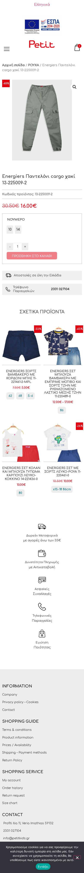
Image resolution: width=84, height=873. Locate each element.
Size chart (9, 803)
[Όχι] (77, 857)
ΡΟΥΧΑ (33, 65)
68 (20, 396)
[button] (74, 87)
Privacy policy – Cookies (20, 702)
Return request (13, 795)
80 (20, 493)
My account (11, 780)
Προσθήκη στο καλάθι (32, 256)
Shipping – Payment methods (24, 752)
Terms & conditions (17, 729)
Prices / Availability (16, 745)
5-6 (30, 396)
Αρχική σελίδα (13, 65)
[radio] (10, 229)
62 (10, 396)
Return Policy (12, 760)
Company (9, 694)
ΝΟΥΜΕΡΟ (16, 219)
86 (62, 410)
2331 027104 (60, 289)
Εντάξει (43, 866)
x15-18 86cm (62, 489)
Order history (12, 788)
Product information (17, 737)
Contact (8, 710)
